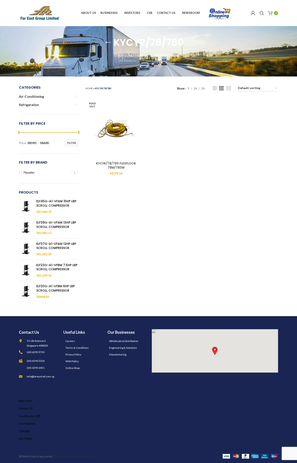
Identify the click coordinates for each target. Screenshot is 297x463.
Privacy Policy (73, 354)
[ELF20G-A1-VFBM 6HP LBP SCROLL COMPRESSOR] (26, 291)
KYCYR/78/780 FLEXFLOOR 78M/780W (116, 165)
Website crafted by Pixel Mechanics (74, 456)
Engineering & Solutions (123, 347)
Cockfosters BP (29, 416)
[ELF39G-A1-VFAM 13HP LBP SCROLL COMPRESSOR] (26, 228)
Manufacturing (117, 354)
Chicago (24, 431)
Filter (71, 142)
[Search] (261, 13)
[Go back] (108, 42)
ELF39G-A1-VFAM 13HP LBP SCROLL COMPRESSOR (56, 225)
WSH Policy (72, 361)
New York (25, 401)
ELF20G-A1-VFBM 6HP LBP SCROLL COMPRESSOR (55, 288)
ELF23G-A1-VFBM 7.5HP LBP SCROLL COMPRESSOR (56, 267)
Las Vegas (26, 438)
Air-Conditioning (31, 96)
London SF (26, 408)
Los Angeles (27, 423)
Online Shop (72, 368)
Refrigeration (29, 105)
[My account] (253, 13)
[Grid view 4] (228, 88)
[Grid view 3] (221, 88)
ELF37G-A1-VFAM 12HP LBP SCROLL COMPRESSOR (56, 246)
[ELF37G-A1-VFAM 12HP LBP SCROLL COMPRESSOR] (26, 249)
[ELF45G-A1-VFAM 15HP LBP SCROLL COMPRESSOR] (26, 206)
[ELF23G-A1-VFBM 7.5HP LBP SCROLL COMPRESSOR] (26, 270)
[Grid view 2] (215, 88)
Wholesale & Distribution (123, 341)
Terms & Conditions (77, 347)
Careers (70, 341)
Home (89, 88)
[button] (214, 351)
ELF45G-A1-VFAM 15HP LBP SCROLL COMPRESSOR (56, 203)
